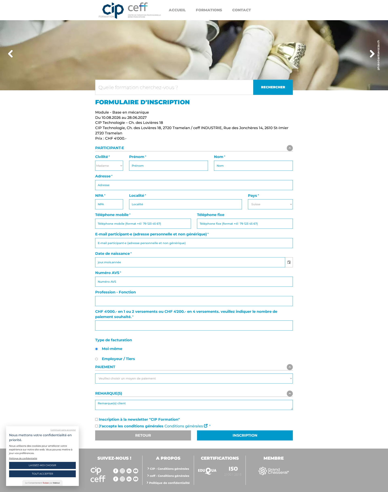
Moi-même (112, 349)
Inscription (245, 435)
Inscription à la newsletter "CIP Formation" (139, 419)
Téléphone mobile (112, 215)
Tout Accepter (42, 473)
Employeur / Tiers (118, 359)
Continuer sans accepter (63, 430)
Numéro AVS (107, 273)
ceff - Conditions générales (169, 476)
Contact (241, 10)
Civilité (101, 157)
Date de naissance (112, 253)
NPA (99, 195)
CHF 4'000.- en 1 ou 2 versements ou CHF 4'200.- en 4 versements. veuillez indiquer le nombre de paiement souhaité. (186, 314)
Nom (218, 157)
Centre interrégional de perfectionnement (111, 10)
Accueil (177, 10)
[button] (289, 262)
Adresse (103, 176)
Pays (252, 195)
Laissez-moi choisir (42, 465)
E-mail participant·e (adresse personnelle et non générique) (151, 234)
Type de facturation (113, 340)
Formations (209, 10)
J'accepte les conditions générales (131, 426)
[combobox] (190, 262)
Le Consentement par (42, 483)
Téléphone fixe (210, 215)
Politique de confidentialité (169, 483)
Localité (136, 195)
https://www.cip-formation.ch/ (144, 10)
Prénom (136, 157)
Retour (143, 435)
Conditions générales (184, 426)
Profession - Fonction (115, 292)
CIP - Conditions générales (169, 469)
